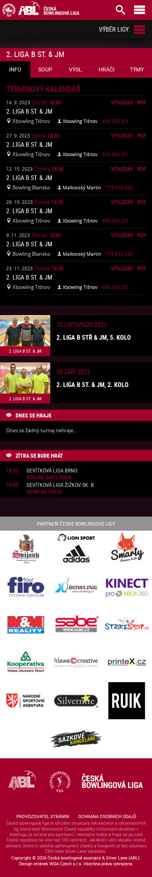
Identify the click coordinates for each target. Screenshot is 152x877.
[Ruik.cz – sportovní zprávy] (126, 701)
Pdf (141, 102)
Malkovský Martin (82, 187)
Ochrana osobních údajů (107, 816)
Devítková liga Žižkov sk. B (60, 485)
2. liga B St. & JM (29, 111)
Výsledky (122, 102)
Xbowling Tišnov (80, 121)
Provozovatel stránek (42, 816)
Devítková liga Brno (52, 470)
